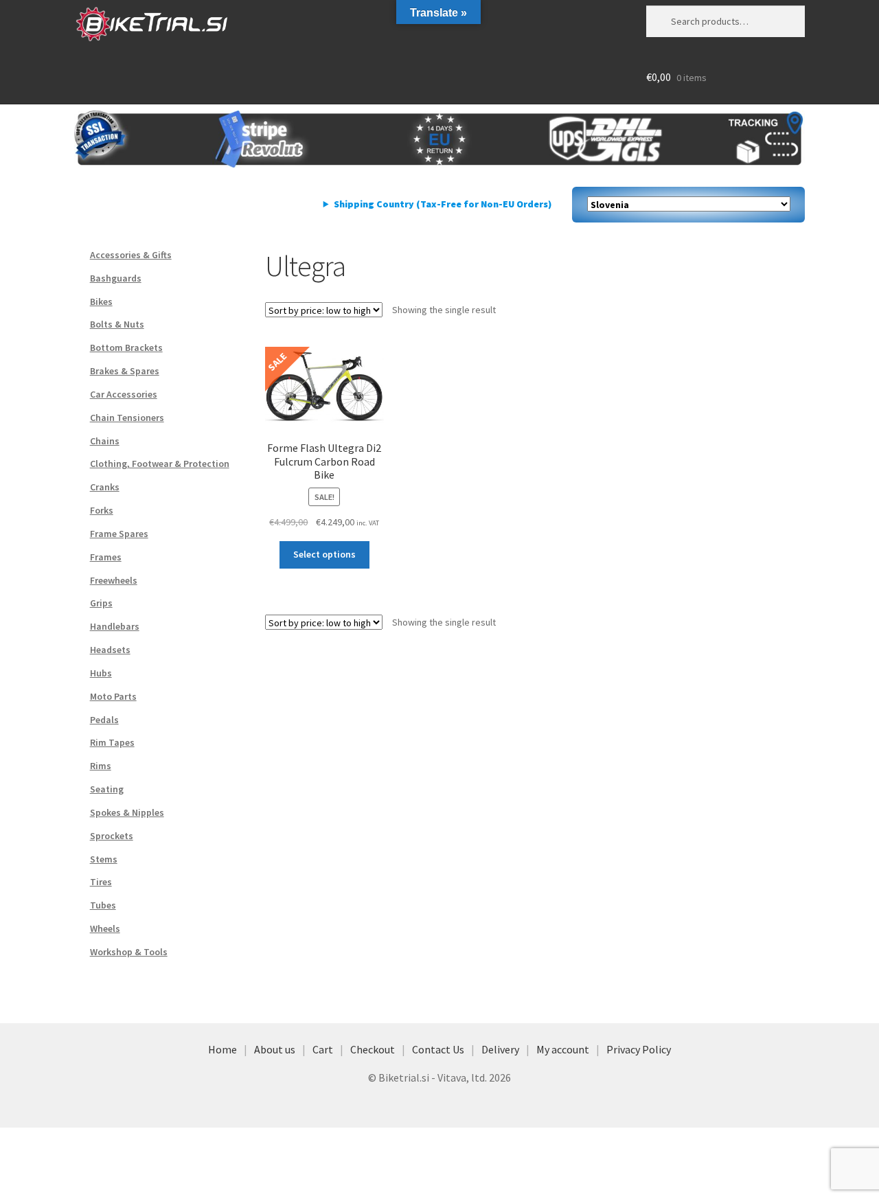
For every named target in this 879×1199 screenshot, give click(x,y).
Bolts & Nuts (117, 324)
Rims (100, 766)
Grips (101, 603)
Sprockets (111, 836)
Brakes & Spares (124, 371)
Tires (101, 882)
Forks (101, 510)
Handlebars (114, 626)
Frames (106, 557)
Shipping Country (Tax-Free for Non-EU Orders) (442, 204)
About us (274, 1049)
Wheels (105, 928)
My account (562, 1049)
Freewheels (113, 580)
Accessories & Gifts (131, 255)
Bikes (101, 301)
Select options (324, 554)
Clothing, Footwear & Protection (159, 463)
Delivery (500, 1049)
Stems (103, 859)
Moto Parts (113, 696)
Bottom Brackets (126, 347)
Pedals (104, 719)
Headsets (110, 649)
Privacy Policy (638, 1049)
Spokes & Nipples (127, 812)
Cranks (104, 487)
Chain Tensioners (127, 417)
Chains (104, 441)
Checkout (372, 1049)
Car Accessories (123, 394)
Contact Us (438, 1049)
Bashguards (115, 278)
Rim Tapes (112, 742)
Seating (107, 789)
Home (222, 1049)
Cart (322, 1049)
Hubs (101, 673)
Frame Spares (119, 533)
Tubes (103, 905)
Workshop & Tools (129, 952)
